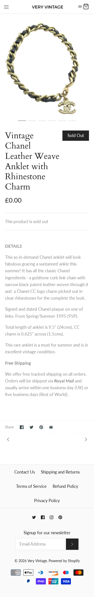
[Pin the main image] (41, 427)
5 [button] (62, 122)
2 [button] (32, 122)
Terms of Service (31, 486)
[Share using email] (51, 427)
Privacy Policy (47, 500)
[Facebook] (43, 517)
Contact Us (24, 472)
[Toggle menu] (6, 6)
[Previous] (8, 439)
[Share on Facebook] (22, 427)
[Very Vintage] (47, 7)
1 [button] (22, 122)
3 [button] (42, 122)
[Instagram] (51, 517)
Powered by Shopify (64, 561)
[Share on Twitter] (31, 427)
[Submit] (72, 544)
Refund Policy (65, 486)
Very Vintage (37, 561)
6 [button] (72, 122)
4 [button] (52, 122)
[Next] (86, 439)
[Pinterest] (60, 517)
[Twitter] (34, 517)
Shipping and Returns (60, 472)
